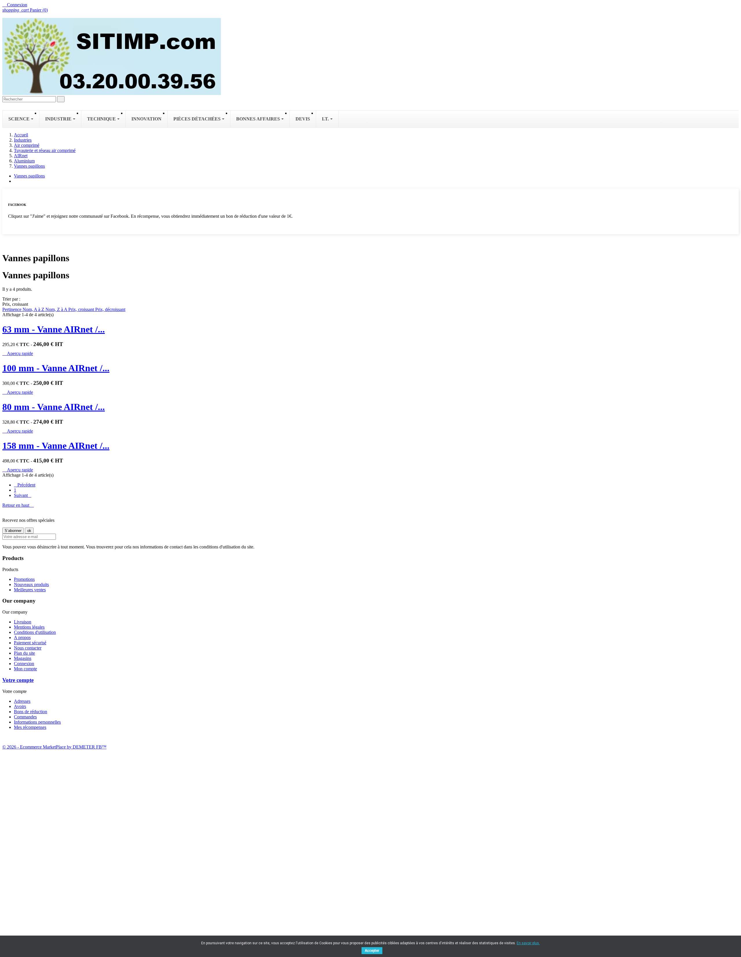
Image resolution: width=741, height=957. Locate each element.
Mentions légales (29, 627)
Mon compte (25, 668)
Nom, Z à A (56, 309)
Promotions (24, 579)
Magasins (22, 658)
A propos (22, 637)
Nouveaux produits (31, 584)
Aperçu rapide (17, 353)
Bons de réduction (30, 711)
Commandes (25, 716)
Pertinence (12, 309)
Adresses (22, 701)
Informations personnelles (37, 722)
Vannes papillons (29, 175)
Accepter (372, 951)
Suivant (22, 495)
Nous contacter (27, 647)
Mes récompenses (30, 727)
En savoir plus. (528, 943)
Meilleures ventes (30, 589)
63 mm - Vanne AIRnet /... (53, 329)
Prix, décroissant (110, 309)
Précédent (24, 484)
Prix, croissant (81, 309)
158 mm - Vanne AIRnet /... (55, 445)
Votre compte (18, 680)
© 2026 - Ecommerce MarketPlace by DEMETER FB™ (54, 746)
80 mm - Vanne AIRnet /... (53, 407)
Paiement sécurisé (30, 642)
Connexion (24, 663)
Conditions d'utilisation (35, 632)
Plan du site (24, 653)
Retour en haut (18, 505)
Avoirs (20, 706)
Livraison (22, 621)
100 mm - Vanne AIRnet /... (55, 368)
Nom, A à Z (34, 309)
